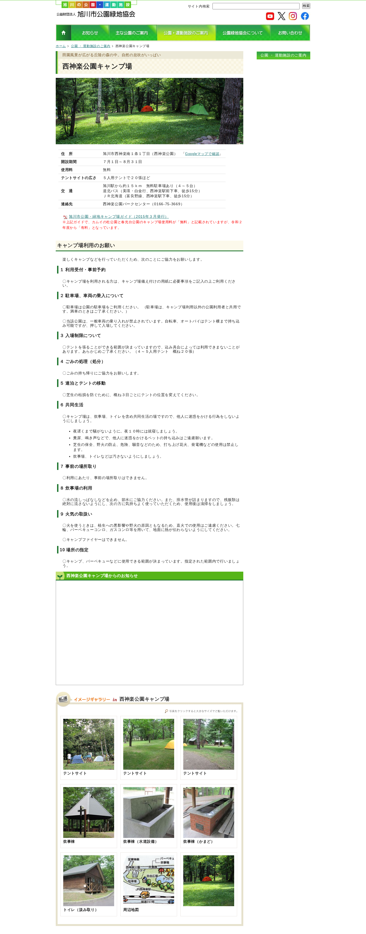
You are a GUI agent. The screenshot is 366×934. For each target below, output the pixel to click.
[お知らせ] (90, 39)
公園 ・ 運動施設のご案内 (90, 46)
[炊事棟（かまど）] (208, 836)
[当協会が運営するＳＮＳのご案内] (287, 18)
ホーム (61, 46)
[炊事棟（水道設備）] (148, 836)
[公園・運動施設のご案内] (186, 39)
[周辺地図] (148, 904)
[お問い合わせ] (290, 39)
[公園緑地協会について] (243, 39)
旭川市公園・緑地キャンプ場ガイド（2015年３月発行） (119, 216)
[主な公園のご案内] (133, 39)
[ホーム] (96, 16)
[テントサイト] (88, 767)
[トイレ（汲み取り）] (88, 904)
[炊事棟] (88, 836)
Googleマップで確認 (202, 154)
